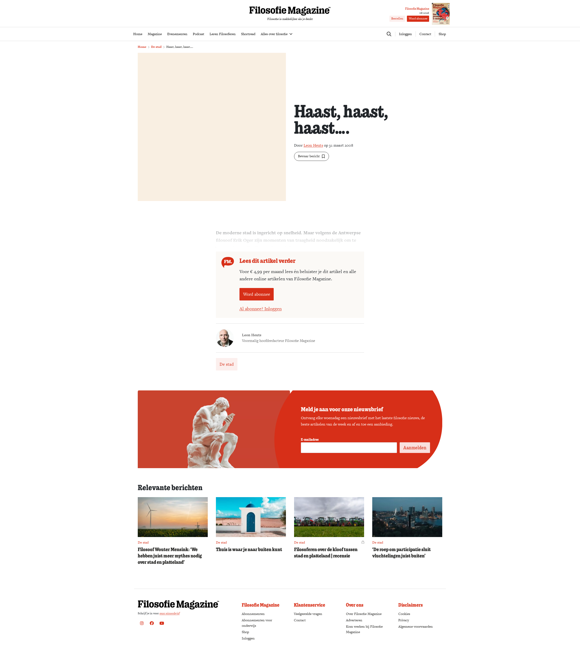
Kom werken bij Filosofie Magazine (364, 629)
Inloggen (248, 638)
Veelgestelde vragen (308, 613)
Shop (442, 33)
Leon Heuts (313, 145)
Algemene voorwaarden (415, 626)
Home (142, 47)
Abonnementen (253, 613)
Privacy (403, 620)
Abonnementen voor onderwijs (257, 623)
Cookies (404, 613)
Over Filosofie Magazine (364, 613)
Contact (425, 33)
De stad (156, 47)
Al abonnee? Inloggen (260, 308)
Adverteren (354, 620)
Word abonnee (418, 18)
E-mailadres (310, 439)
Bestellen (397, 18)
